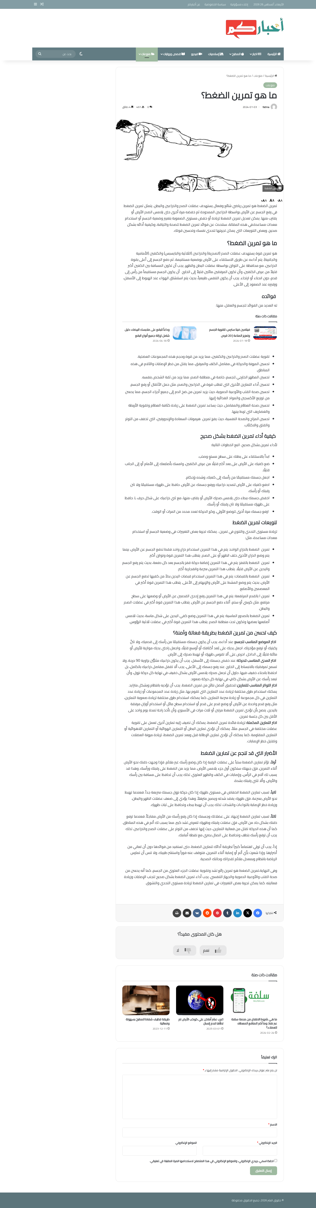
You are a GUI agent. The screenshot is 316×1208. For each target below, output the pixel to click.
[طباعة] (177, 913)
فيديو (195, 54)
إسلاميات (214, 54)
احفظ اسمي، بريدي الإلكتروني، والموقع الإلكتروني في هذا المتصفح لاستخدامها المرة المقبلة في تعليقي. (212, 1160)
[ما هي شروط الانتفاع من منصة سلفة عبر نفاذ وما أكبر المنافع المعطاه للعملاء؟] (253, 1000)
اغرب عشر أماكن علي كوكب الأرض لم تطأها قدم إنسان (200, 1021)
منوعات (146, 54)
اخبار (255, 54)
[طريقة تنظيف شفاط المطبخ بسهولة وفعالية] (146, 1000)
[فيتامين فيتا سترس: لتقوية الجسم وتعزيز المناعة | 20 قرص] (265, 333)
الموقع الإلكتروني (186, 1142)
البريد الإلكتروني (267, 1142)
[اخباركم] (254, 28)
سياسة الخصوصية (215, 4)
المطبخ (236, 54)
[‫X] (247, 913)
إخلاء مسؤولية (239, 4)
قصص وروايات (172, 54)
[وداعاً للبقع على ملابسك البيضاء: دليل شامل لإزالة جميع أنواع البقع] (184, 333)
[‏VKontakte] (197, 913)
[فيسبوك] (257, 913)
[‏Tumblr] (227, 913)
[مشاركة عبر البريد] (187, 913)
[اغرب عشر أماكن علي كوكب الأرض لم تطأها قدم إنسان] (199, 1000)
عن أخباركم (194, 4)
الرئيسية (272, 54)
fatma (266, 106)
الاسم (272, 1124)
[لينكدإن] (237, 913)
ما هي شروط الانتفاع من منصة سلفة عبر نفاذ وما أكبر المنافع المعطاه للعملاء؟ (254, 1023)
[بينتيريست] (217, 913)
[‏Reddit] (207, 913)
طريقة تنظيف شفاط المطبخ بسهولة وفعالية (148, 1021)
